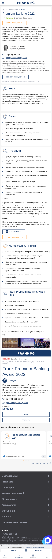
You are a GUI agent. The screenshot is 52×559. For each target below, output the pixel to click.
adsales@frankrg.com (9, 541)
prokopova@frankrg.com (16, 58)
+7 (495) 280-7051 (13, 55)
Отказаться (38, 550)
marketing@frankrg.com (10, 539)
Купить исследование (14, 22)
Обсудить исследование (15, 77)
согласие (48, 545)
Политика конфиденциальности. (34, 547)
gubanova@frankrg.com (17, 403)
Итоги (26, 414)
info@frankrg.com (8, 537)
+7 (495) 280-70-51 (9, 534)
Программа (26, 420)
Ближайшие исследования (17, 427)
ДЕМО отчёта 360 (15, 231)
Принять (13, 550)
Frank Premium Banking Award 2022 (25, 371)
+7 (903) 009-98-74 (14, 399)
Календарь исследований (41, 463)
